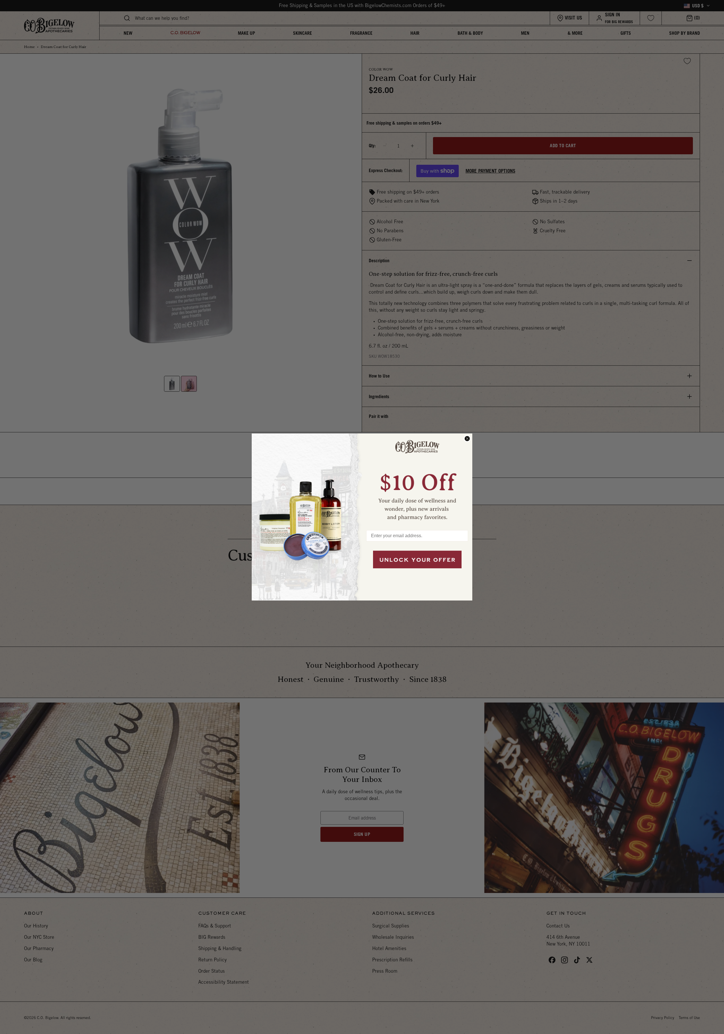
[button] (417, 478)
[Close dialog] (467, 438)
